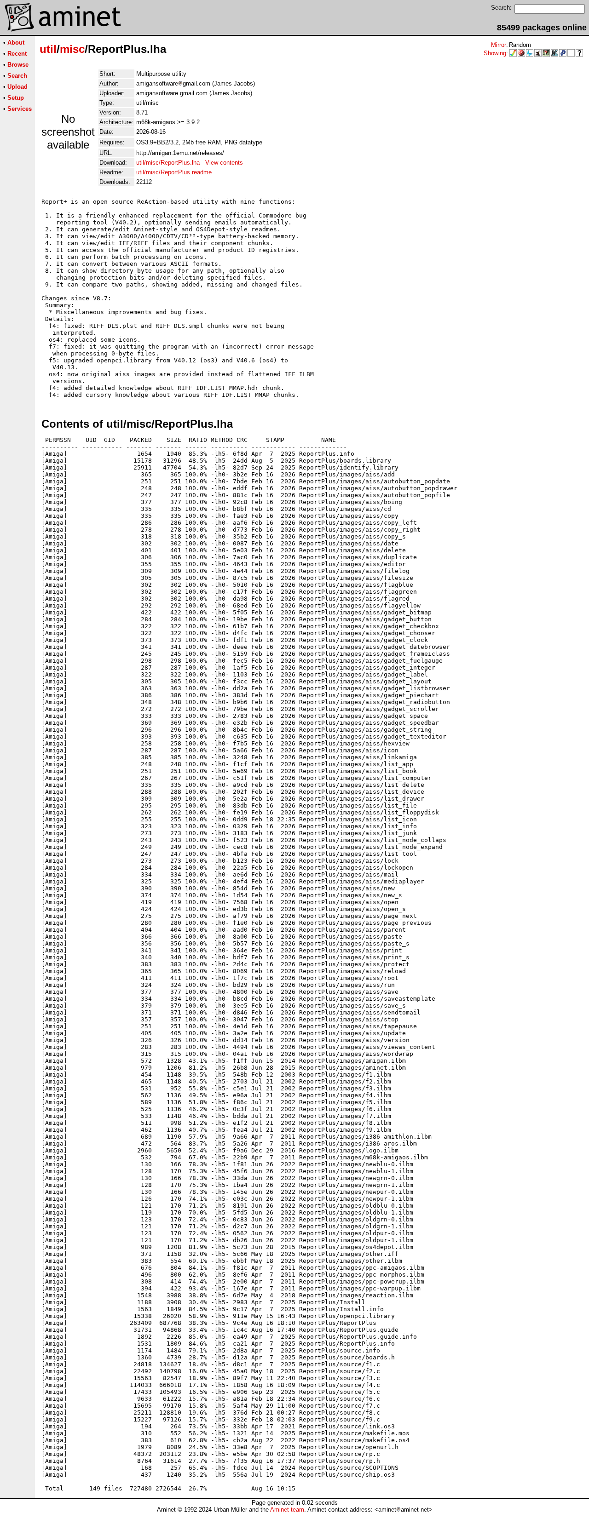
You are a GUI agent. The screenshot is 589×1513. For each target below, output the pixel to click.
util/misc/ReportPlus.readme (174, 172)
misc (72, 49)
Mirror (498, 44)
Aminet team (287, 1509)
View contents (224, 162)
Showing (495, 53)
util (48, 49)
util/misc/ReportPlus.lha (168, 162)
